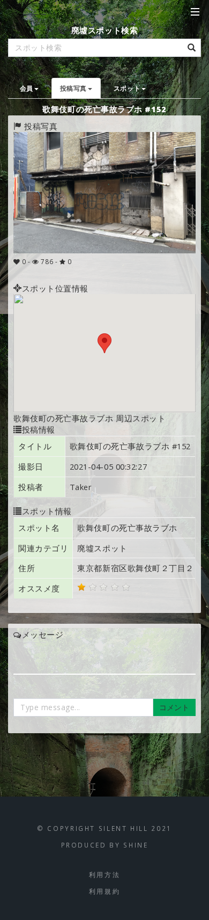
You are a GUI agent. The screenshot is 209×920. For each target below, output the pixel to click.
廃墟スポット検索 (104, 30)
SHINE (135, 845)
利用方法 (105, 874)
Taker (81, 486)
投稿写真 (73, 88)
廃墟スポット (102, 548)
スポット (127, 88)
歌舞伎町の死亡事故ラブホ (127, 527)
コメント (174, 707)
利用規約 (105, 891)
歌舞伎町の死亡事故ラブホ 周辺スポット (89, 418)
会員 (26, 88)
